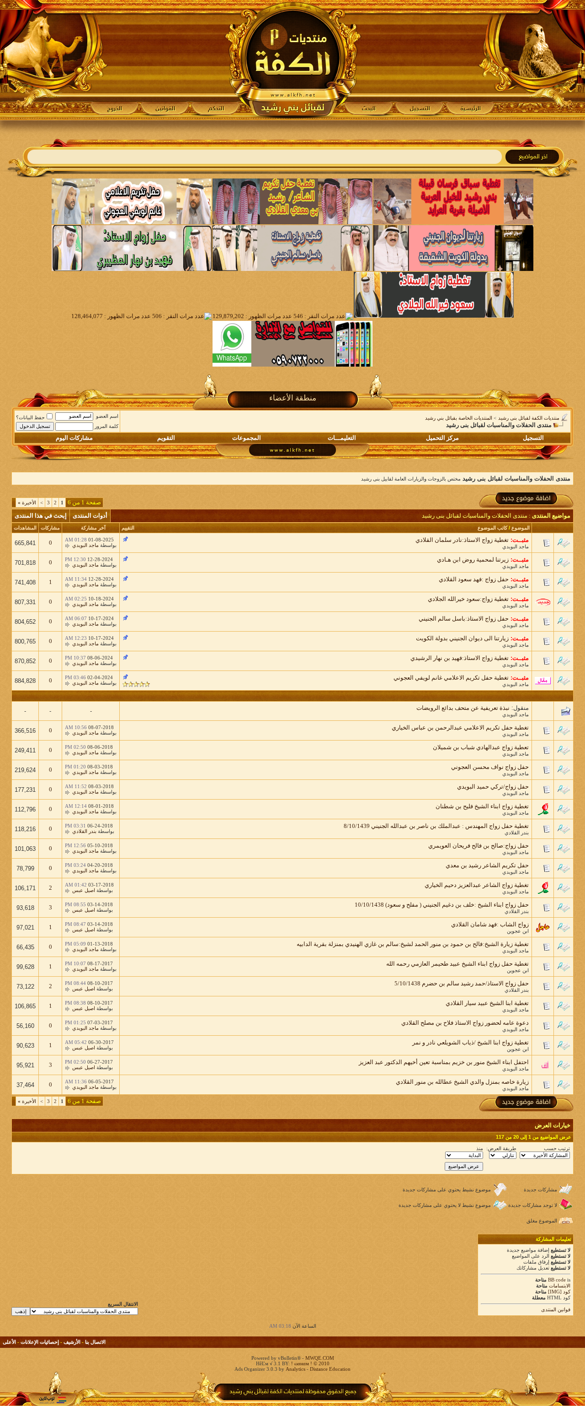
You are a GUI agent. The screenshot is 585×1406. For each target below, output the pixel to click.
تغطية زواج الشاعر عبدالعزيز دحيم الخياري (477, 884)
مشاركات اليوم (74, 437)
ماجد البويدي (515, 546)
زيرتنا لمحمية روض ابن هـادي (473, 559)
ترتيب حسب (557, 1148)
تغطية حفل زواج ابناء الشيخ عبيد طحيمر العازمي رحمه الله (457, 963)
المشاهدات (25, 527)
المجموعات (246, 437)
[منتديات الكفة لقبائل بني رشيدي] (292, 60)
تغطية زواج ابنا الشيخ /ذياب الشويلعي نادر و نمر (470, 1042)
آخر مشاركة (93, 527)
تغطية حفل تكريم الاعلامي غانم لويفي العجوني (451, 677)
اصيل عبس (83, 890)
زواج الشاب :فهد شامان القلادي (490, 924)
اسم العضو (107, 416)
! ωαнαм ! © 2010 (310, 1363)
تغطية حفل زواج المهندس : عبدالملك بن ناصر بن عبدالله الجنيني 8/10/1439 (436, 825)
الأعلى (9, 1342)
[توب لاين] (52, 1400)
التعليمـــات (342, 437)
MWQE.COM (319, 1358)
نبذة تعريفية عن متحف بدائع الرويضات (463, 707)
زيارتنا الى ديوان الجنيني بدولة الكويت (462, 638)
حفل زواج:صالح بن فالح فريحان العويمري (478, 845)
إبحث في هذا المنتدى (41, 515)
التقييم (128, 527)
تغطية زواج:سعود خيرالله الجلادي (468, 598)
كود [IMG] (559, 1291)
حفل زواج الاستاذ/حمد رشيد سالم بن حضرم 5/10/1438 (461, 983)
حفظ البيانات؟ (30, 417)
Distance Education (330, 1369)
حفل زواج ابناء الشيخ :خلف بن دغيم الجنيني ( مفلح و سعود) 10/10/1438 (442, 904)
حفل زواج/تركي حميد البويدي (493, 786)
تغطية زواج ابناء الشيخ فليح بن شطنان (482, 806)
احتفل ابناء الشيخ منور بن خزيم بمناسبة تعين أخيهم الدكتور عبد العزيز (444, 1062)
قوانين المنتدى (555, 1309)
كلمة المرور (106, 426)
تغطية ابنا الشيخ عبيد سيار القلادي (487, 1003)
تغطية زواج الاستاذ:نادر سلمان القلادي (462, 539)
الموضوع (520, 527)
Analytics (295, 1369)
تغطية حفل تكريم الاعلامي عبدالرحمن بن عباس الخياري (460, 727)
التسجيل (533, 437)
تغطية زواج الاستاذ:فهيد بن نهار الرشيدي (459, 657)
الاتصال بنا (95, 1342)
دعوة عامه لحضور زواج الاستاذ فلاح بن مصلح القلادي (465, 1022)
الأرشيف (72, 1342)
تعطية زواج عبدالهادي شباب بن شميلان (481, 747)
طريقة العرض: (501, 1148)
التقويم (166, 437)
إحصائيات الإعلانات (40, 1342)
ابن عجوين (518, 931)
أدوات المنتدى (90, 515)
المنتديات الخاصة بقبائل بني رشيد (458, 418)
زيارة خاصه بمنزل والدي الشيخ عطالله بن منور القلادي (462, 1081)
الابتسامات (559, 1285)
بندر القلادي (517, 832)
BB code (557, 1279)
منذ (479, 1148)
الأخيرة (27, 502)
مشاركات (50, 527)
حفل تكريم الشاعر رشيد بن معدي (487, 865)
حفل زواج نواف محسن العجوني (490, 766)
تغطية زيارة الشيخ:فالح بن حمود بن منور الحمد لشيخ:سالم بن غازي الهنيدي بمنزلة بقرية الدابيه (413, 944)
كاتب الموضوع (492, 527)
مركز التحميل (442, 437)
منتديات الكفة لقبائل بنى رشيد (528, 418)
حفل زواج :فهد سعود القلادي (474, 579)
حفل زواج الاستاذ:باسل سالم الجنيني (464, 618)
